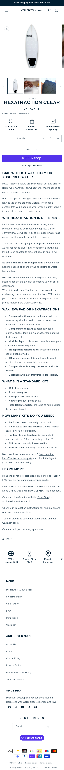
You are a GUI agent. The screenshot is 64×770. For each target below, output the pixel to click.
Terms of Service (15, 679)
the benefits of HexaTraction (24, 475)
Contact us (8, 529)
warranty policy (10, 522)
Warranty (11, 625)
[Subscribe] (48, 726)
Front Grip (43, 497)
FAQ (8, 611)
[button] (6, 10)
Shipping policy (31, 767)
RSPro (19, 763)
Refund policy (31, 763)
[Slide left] (3, 86)
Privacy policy (16, 767)
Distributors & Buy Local (19, 589)
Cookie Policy (13, 658)
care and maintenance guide (32, 480)
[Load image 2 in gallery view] (32, 86)
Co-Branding (13, 603)
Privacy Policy (13, 665)
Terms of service (47, 763)
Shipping (6, 113)
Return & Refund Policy (18, 672)
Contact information (49, 767)
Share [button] (8, 538)
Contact (10, 651)
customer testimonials (35, 518)
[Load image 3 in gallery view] (48, 86)
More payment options (32, 166)
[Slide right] (60, 86)
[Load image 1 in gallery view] (15, 86)
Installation (12, 618)
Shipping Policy (14, 596)
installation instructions (27, 508)
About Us (11, 644)
